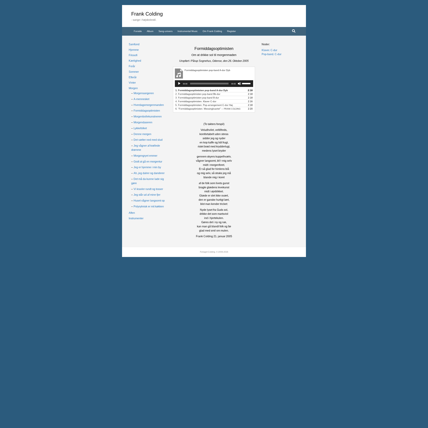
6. (207, 108)
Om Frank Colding (212, 31)
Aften (132, 212)
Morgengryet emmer (145, 155)
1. (201, 90)
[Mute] (239, 83)
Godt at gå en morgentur (148, 161)
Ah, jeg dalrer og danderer (149, 173)
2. (197, 94)
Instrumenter (136, 218)
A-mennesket (141, 99)
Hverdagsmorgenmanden (149, 105)
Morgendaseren (143, 122)
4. (195, 101)
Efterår (133, 77)
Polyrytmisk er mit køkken (149, 206)
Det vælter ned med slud (148, 139)
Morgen (133, 88)
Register (231, 31)
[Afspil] (179, 83)
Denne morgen (142, 134)
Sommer (134, 71)
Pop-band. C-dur (271, 54)
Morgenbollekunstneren (148, 116)
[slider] (246, 83)
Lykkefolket (140, 128)
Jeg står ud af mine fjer (147, 194)
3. (197, 97)
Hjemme (134, 49)
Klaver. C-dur (269, 50)
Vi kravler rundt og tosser (148, 189)
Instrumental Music (188, 31)
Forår (132, 66)
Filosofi (133, 55)
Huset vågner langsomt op (149, 200)
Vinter (132, 82)
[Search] (294, 31)
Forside (138, 31)
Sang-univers (165, 31)
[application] (214, 83)
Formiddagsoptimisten (147, 110)
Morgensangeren (144, 93)
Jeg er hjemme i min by (147, 167)
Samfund (134, 44)
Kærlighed (135, 60)
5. (204, 105)
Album (150, 31)
